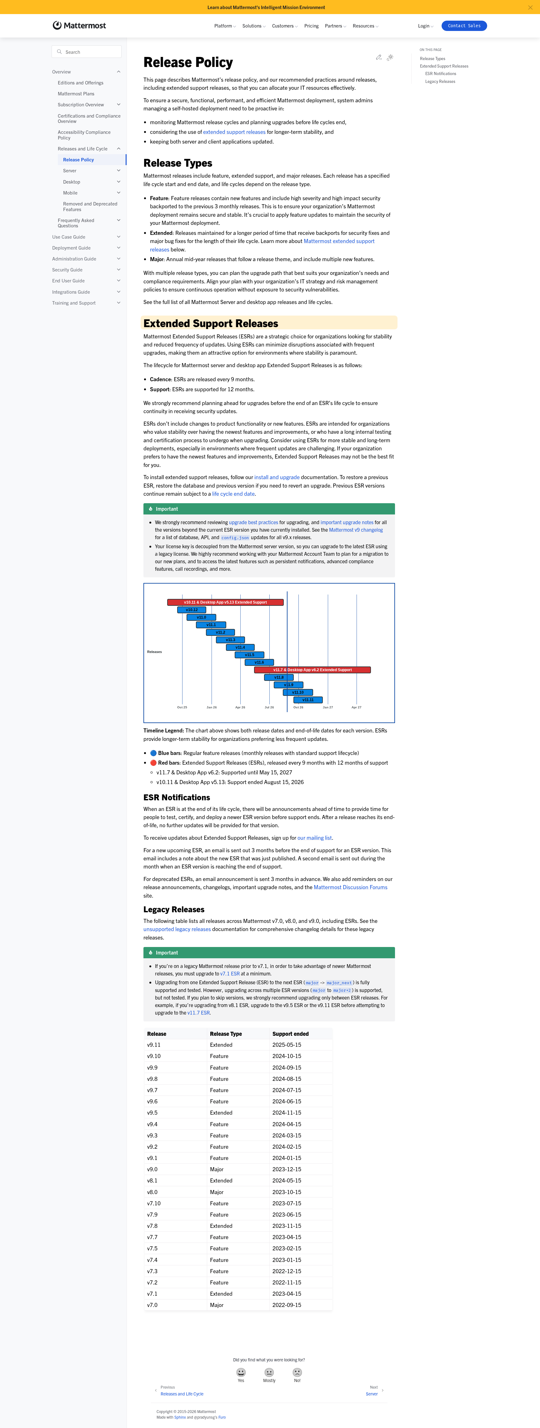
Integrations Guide (71, 292)
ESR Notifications (440, 73)
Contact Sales (464, 25)
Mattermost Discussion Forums (351, 886)
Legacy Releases (440, 81)
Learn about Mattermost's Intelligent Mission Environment (266, 7)
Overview (61, 71)
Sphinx (180, 1417)
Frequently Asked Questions (76, 223)
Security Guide (67, 269)
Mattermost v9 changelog (356, 529)
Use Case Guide (68, 237)
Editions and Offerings (80, 82)
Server (69, 170)
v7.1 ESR (230, 973)
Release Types (432, 58)
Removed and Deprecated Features (90, 206)
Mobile (70, 192)
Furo (222, 1417)
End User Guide (68, 280)
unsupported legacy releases (177, 928)
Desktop (71, 182)
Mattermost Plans (76, 93)
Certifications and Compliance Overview (89, 118)
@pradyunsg (204, 1417)
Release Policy (78, 159)
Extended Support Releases (444, 65)
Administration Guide (74, 258)
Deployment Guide (71, 248)
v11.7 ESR (199, 1012)
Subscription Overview (81, 104)
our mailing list (315, 837)
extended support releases (234, 131)
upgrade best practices (253, 522)
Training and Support (74, 303)
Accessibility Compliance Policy (84, 134)
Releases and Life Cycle (83, 148)
